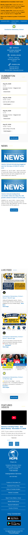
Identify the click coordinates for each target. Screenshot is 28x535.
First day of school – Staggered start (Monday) (12, 88)
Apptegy (17, 533)
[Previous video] (11, 444)
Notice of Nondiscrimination (13, 489)
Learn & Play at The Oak (9, 128)
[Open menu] (2, 33)
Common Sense (15, 21)
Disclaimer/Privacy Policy (13, 485)
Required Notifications (13, 504)
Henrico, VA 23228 (14, 51)
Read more (14, 437)
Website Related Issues (13, 501)
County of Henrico (13, 508)
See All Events (14, 138)
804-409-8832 (13, 476)
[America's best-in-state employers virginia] (22, 36)
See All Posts (14, 210)
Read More (8, 345)
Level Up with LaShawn (9, 101)
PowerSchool (24, 21)
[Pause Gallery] (2, 43)
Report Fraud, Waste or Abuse (13, 498)
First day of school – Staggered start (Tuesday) (12, 115)
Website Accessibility (13, 492)
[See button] (16, 36)
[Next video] (17, 444)
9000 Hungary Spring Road (14, 50)
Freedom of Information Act (13, 482)
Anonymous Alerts (5, 21)
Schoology (14, 23)
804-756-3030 (14, 470)
